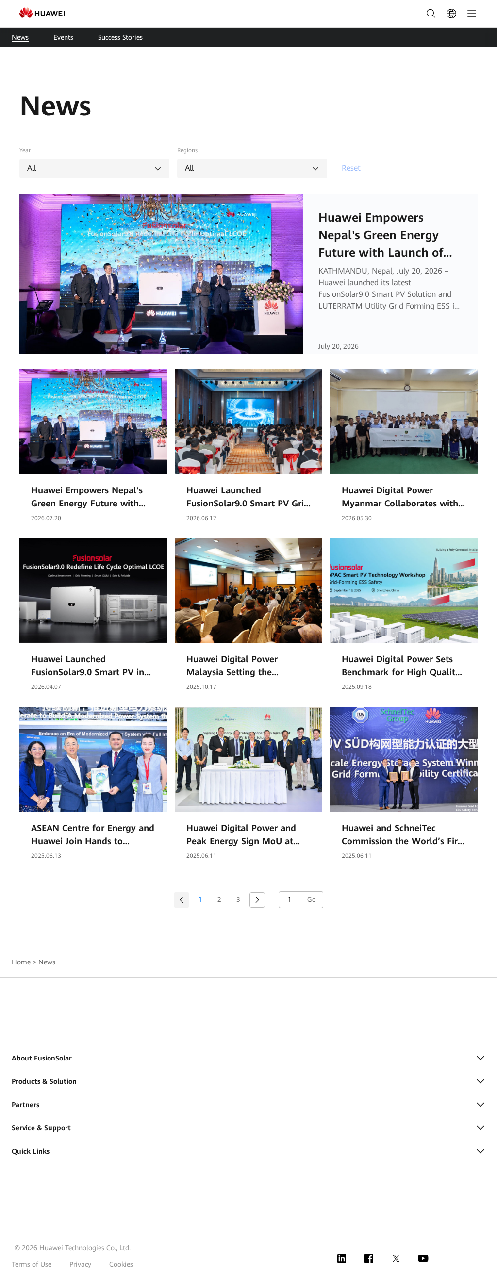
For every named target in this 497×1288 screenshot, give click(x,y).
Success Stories (120, 37)
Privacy (80, 1264)
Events (63, 37)
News (20, 37)
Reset (351, 168)
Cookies (121, 1264)
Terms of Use (31, 1264)
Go (311, 899)
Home (21, 962)
